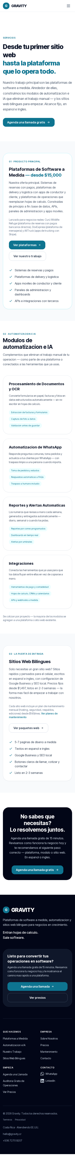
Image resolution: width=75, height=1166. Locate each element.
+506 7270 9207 (12, 1140)
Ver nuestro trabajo (27, 256)
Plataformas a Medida (15, 1038)
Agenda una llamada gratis (26, 122)
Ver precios (37, 997)
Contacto (45, 1058)
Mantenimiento (48, 1051)
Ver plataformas (25, 245)
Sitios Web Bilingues (14, 1058)
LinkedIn (50, 1080)
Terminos (7, 1119)
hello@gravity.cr (12, 1133)
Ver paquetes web (26, 728)
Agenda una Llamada (15, 1074)
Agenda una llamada (35, 986)
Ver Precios (9, 1091)
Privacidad (20, 1119)
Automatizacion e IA (14, 1045)
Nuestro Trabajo (12, 1051)
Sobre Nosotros (49, 1038)
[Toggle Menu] (68, 6)
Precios (44, 1045)
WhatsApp (51, 1073)
